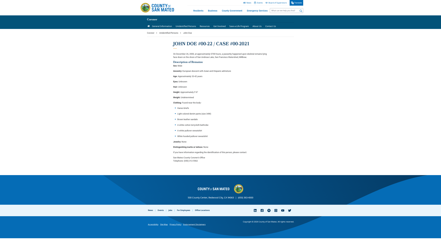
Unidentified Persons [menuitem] (186, 26)
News (150, 210)
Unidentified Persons (168, 32)
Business (212, 10)
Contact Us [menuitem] (270, 26)
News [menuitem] (248, 2)
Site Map (164, 224)
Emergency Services (257, 10)
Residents (198, 10)
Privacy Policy (175, 224)
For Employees (183, 210)
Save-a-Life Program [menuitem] (239, 26)
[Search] (301, 11)
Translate (298, 2)
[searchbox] (286, 10)
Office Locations (202, 210)
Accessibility (153, 224)
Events (161, 210)
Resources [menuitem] (205, 26)
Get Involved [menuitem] (219, 26)
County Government (232, 10)
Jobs (170, 210)
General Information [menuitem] (162, 26)
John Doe (187, 32)
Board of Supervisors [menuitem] (278, 2)
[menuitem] (198, 10)
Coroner (152, 19)
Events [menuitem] (260, 2)
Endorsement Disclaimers (194, 224)
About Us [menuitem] (257, 26)
